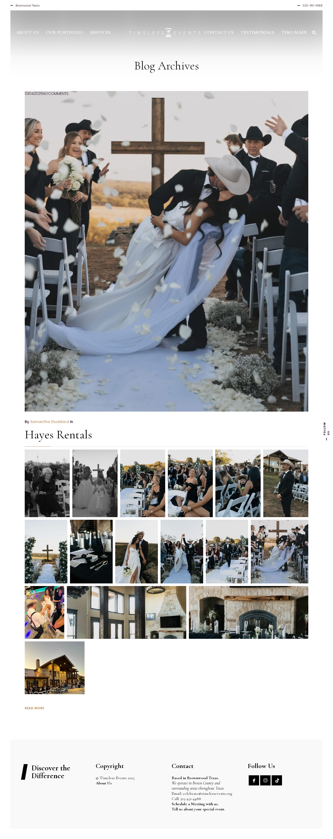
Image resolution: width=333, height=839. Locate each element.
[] (277, 780)
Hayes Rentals (58, 434)
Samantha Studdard (49, 421)
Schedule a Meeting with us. (195, 804)
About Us (104, 783)
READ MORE (34, 708)
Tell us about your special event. (198, 809)
